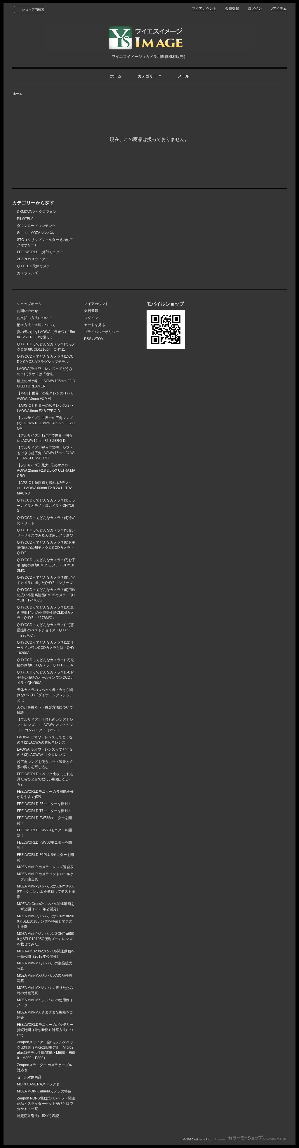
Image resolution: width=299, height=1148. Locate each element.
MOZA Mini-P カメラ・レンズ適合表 (45, 867)
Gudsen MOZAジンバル (35, 233)
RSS (87, 339)
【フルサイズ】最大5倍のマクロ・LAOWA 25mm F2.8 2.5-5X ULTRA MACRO (46, 470)
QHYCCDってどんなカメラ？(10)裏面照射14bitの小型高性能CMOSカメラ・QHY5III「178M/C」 (45, 612)
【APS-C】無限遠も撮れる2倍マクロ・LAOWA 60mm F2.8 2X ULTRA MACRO (44, 488)
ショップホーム (29, 304)
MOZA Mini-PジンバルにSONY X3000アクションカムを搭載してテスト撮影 (46, 891)
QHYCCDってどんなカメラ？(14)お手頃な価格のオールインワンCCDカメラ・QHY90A (45, 677)
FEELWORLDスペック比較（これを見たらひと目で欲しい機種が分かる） (45, 779)
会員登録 (232, 8)
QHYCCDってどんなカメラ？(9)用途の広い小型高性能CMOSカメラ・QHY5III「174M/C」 (46, 595)
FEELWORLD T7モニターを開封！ (44, 811)
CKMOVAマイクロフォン (36, 212)
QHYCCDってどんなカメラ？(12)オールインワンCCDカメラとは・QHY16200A (45, 647)
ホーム (115, 76)
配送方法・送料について (36, 325)
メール (183, 76)
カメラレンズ (27, 273)
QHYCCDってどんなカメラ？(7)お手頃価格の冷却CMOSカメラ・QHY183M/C (46, 565)
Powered (221, 1139)
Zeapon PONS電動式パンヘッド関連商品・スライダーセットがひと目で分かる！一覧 (46, 1103)
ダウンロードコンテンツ (36, 226)
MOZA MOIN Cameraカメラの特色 (44, 1091)
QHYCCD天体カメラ (33, 266)
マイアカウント (204, 8)
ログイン (255, 8)
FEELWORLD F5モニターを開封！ (44, 804)
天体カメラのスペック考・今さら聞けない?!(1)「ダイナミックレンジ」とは (45, 695)
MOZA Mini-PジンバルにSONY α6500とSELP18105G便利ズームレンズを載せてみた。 (45, 939)
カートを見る (94, 325)
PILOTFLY (25, 219)
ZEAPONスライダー (33, 259)
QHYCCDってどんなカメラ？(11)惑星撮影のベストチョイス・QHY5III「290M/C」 (45, 630)
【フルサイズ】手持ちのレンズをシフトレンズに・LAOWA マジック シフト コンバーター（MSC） (45, 725)
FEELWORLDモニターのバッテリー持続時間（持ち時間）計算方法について (45, 1030)
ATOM (99, 339)
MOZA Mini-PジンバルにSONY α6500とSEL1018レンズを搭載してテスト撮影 (45, 921)
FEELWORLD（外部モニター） (42, 252)
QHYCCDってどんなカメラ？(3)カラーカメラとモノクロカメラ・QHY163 (46, 505)
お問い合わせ (27, 311)
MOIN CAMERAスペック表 (38, 1084)
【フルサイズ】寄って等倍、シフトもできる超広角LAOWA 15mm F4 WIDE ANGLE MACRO (45, 453)
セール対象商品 (29, 1077)
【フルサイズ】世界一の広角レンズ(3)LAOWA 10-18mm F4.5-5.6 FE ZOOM (45, 423)
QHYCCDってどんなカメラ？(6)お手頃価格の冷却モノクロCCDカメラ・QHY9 (46, 547)
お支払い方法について (34, 318)
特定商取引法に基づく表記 (38, 1116)
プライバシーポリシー (101, 332)
